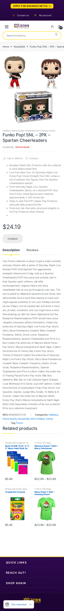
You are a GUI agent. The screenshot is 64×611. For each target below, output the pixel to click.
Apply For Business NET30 (30, 6)
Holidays (7, 130)
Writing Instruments (13, 489)
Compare (33, 158)
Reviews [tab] (32, 250)
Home (6, 46)
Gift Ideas (46, 443)
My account (45, 15)
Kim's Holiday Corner (45, 130)
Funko (19, 422)
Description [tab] (11, 250)
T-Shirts (37, 443)
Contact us (23, 15)
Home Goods (18, 130)
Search (56, 35)
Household (19, 46)
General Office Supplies (15, 443)
